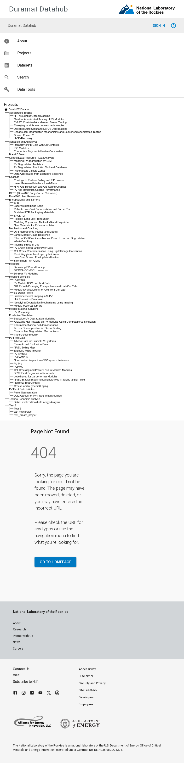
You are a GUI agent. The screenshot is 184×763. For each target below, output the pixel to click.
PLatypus (19, 279)
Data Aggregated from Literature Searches (38, 173)
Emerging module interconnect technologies (39, 125)
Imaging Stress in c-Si (26, 244)
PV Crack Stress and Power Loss (33, 247)
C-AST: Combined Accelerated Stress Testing (40, 122)
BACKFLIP (20, 215)
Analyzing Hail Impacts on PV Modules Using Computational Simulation (55, 321)
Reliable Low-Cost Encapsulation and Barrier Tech (43, 209)
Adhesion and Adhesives (23, 141)
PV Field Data (17, 337)
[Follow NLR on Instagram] (23, 693)
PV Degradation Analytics (28, 164)
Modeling (14, 263)
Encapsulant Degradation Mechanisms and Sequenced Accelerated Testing (57, 131)
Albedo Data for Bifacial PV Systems (35, 341)
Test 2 (17, 408)
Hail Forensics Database (28, 299)
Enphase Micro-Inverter (27, 350)
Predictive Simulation (21, 315)
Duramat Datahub (38, 9)
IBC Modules (21, 148)
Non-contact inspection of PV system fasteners (41, 360)
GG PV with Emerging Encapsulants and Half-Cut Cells (46, 286)
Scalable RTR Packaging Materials (34, 212)
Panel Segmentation (25, 392)
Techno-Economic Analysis (24, 399)
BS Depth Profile (23, 292)
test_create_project (25, 415)
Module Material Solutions (24, 308)
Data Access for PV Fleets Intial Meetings (38, 395)
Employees (86, 704)
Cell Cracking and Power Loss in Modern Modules (43, 370)
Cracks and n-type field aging (31, 386)
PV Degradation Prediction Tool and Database (40, 167)
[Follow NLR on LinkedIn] (32, 693)
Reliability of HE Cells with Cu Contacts (36, 144)
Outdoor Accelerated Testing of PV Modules (39, 119)
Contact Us (21, 669)
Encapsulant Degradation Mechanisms (36, 331)
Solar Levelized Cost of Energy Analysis (37, 402)
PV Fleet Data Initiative (22, 389)
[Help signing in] (173, 25)
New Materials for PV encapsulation (34, 225)
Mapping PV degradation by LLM (33, 160)
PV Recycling (21, 312)
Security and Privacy (92, 683)
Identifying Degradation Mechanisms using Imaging (43, 302)
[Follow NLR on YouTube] (40, 693)
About (17, 623)
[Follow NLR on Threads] (57, 693)
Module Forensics (19, 276)
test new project (23, 411)
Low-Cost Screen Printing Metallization (36, 257)
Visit (16, 675)
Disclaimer (86, 676)
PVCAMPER (21, 357)
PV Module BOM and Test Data (32, 283)
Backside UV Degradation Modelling (34, 318)
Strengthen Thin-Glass (27, 260)
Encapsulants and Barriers (24, 199)
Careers (18, 648)
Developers (86, 697)
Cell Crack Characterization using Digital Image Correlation (48, 251)
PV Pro (18, 363)
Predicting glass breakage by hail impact (37, 254)
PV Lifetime (20, 354)
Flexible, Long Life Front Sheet (31, 218)
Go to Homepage (55, 562)
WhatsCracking (23, 241)
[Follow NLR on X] (48, 693)
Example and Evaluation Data (31, 344)
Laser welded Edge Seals (28, 205)
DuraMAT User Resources (24, 196)
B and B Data (16, 154)
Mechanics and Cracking (23, 228)
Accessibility (87, 669)
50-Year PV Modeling (26, 273)
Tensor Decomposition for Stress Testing (37, 328)
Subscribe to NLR (26, 682)
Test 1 (12, 405)
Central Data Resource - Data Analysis (31, 157)
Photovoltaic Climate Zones (30, 170)
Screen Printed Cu (24, 135)
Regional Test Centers (27, 382)
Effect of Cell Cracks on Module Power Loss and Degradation (49, 238)
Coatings (14, 176)
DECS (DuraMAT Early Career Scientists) (33, 193)
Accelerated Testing (20, 112)
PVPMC (18, 366)
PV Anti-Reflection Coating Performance (37, 189)
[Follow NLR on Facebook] (15, 693)
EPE (16, 202)
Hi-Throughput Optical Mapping (32, 115)
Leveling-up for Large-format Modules (36, 376)
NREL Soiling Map (24, 347)
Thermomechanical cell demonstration (36, 325)
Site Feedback (88, 690)
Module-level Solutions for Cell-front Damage (39, 289)
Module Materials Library (28, 305)
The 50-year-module (26, 334)
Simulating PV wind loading (29, 267)
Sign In (159, 26)
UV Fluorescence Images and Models (36, 231)
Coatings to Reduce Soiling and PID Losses (39, 180)
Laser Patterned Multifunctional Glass (35, 183)
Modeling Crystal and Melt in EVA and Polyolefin (41, 222)
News (16, 642)
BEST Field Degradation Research (34, 373)
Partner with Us (23, 636)
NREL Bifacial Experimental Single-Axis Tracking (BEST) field (49, 379)
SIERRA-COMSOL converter (31, 270)
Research (19, 629)
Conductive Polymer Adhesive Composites (38, 151)
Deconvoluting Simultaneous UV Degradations (40, 128)
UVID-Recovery (23, 138)
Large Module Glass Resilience (32, 234)
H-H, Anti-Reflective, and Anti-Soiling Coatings (40, 186)
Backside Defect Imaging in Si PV (33, 296)
